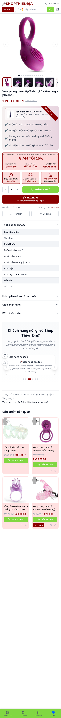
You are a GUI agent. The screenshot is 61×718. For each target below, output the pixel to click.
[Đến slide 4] (32, 379)
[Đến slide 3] (29, 379)
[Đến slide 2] (25, 379)
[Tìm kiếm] (50, 9)
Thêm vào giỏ (42, 189)
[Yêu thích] (21, 466)
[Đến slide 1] (23, 379)
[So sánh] (26, 466)
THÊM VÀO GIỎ (17, 460)
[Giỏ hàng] (57, 9)
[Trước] (6, 367)
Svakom (55, 207)
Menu (9, 9)
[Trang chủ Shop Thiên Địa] (17, 3)
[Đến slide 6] (37, 379)
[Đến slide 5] (35, 379)
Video (40, 525)
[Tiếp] (54, 367)
